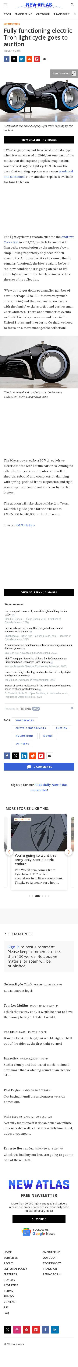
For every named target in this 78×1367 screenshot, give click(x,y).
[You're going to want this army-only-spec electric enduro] (39, 832)
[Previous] (9, 852)
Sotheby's (22, 743)
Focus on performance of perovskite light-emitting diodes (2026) (36, 613)
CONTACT (10, 1302)
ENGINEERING (23, 14)
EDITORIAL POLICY (15, 1269)
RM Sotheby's (25, 525)
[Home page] (38, 6)
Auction (61, 728)
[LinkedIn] (22, 59)
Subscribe (39, 1219)
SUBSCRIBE (11, 1257)
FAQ (6, 1313)
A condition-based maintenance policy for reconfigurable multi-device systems (39, 647)
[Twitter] (14, 59)
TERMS (8, 1291)
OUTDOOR (43, 14)
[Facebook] (6, 59)
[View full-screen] (74, 73)
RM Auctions (25, 735)
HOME (8, 1252)
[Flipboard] (37, 59)
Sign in (14, 946)
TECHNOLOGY (52, 1263)
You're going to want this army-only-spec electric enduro (35, 859)
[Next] (68, 852)
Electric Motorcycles (31, 728)
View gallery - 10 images (39, 139)
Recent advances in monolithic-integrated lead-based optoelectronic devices (33, 630)
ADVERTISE (11, 1285)
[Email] (44, 59)
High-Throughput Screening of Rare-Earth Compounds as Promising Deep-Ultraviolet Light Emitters (36, 660)
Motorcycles (12, 24)
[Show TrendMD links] (71, 708)
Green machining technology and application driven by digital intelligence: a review (38, 674)
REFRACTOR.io (52, 1274)
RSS (6, 1307)
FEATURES (10, 1274)
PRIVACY (9, 1296)
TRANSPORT (62, 14)
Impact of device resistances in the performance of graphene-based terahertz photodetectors (38, 687)
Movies (48, 735)
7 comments (43, 766)
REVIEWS (9, 1280)
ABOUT (8, 1263)
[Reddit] (29, 59)
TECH (7, 14)
